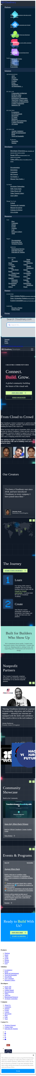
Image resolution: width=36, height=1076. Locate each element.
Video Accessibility (27, 272)
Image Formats (11, 267)
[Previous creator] (30, 520)
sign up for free (18, 346)
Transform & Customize (17, 205)
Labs (6, 1017)
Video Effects (26, 275)
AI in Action (14, 212)
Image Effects (11, 286)
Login (6, 343)
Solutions (8, 71)
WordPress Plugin (28, 286)
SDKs (6, 993)
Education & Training (18, 252)
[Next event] (33, 849)
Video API (21, 160)
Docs (6, 341)
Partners (7, 291)
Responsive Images (28, 269)
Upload (12, 203)
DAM (6, 958)
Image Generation (26, 260)
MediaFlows (20, 43)
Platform (8, 7)
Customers (8, 1007)
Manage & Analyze (16, 207)
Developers (8, 147)
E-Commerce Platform (14, 277)
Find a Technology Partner (22, 298)
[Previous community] (30, 781)
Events (7, 1010)
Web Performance (27, 282)
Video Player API (15, 191)
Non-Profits (8, 977)
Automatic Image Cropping (13, 262)
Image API (20, 156)
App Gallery (14, 195)
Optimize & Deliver (16, 210)
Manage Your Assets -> (17, 179)
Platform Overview (16, 59)
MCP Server (14, 174)
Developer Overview (22, 151)
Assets (20, 35)
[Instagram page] (5, 1037)
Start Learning (19, 936)
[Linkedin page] (5, 1034)
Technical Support (17, 244)
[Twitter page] (5, 1032)
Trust (6, 1019)
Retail (6, 971)
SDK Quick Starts (15, 189)
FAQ (6, 963)
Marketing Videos (28, 263)
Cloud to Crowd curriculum (20, 592)
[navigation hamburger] (1, 4)
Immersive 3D (16, 105)
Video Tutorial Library (17, 193)
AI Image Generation (11, 998)
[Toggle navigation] (32, 349)
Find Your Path (18, 397)
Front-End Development (13, 282)
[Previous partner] (30, 683)
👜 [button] (6, 889)
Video (20, 16)
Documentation (15, 167)
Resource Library (10, 980)
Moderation (19, 53)
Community (14, 172)
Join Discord (17, 393)
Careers (7, 1012)
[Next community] (33, 781)
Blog (6, 1015)
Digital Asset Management (13, 274)
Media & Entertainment (19, 133)
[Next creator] (34, 520)
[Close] (33, 1055)
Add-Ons (7, 995)
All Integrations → (17, 86)
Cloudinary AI (14, 61)
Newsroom (8, 1014)
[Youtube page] (5, 1039)
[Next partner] (33, 683)
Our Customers (9, 978)
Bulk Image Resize (13, 270)
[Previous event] (30, 849)
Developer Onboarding (17, 186)
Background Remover (11, 997)
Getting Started (9, 990)
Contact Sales (9, 1027)
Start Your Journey (14, 570)
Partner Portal (16, 309)
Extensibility (14, 67)
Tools (13, 233)
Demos (12, 63)
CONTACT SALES (7, 346)
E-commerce (8, 970)
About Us (8, 1005)
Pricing (7, 313)
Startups (14, 143)
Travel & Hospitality (18, 136)
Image (20, 25)
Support (7, 339)
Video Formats (26, 279)
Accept (18, 1071)
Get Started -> (14, 176)
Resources (8, 216)
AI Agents (15, 124)
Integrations (13, 65)
